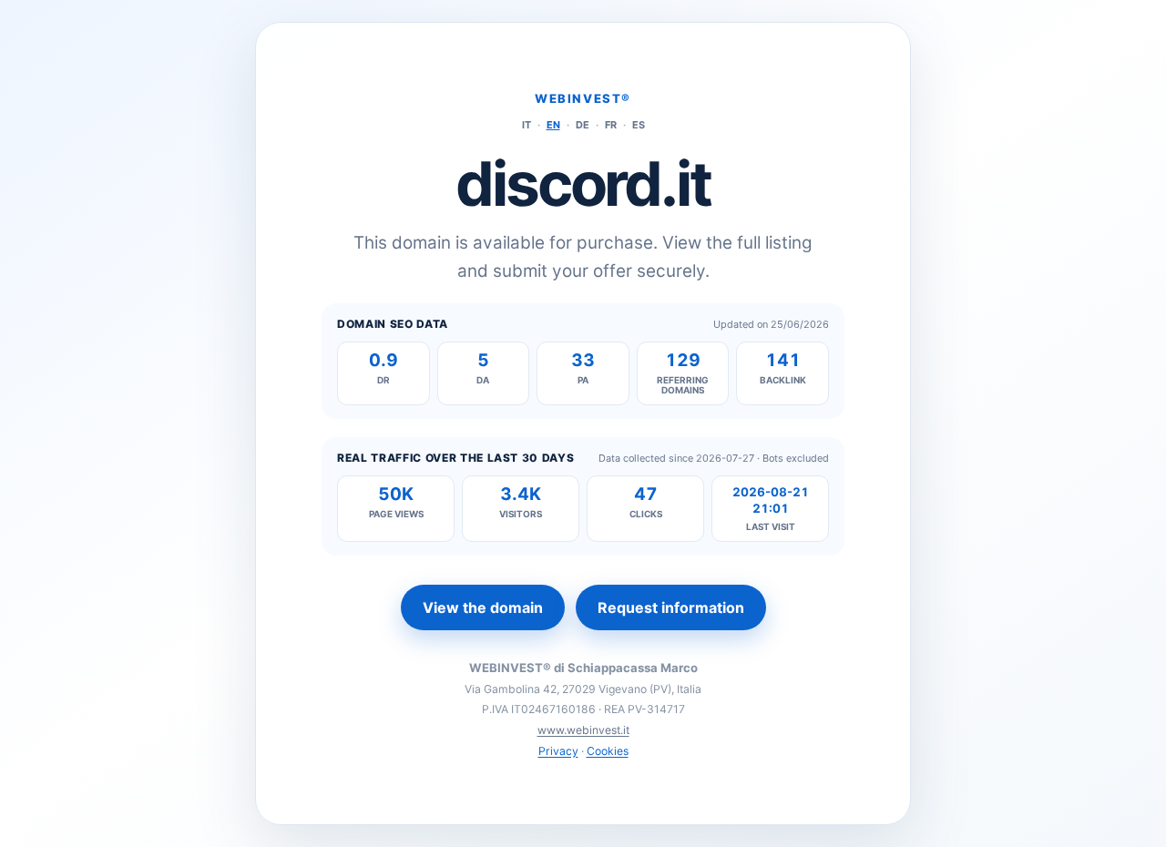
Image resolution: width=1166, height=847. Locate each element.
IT (526, 124)
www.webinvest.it (583, 730)
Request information (671, 607)
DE (582, 124)
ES (638, 124)
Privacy (558, 751)
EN (553, 124)
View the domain (483, 607)
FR (611, 124)
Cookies (608, 751)
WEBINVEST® (583, 98)
